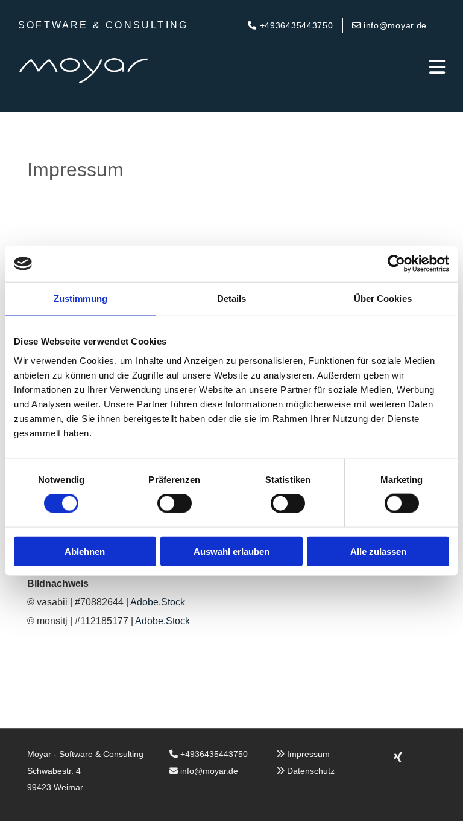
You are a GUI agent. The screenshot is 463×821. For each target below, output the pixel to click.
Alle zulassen (378, 551)
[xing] (398, 756)
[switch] (174, 503)
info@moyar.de (209, 771)
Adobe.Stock (157, 602)
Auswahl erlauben (231, 551)
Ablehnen (85, 551)
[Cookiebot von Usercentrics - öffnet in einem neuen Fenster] (396, 264)
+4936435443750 (214, 754)
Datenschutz (311, 771)
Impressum (308, 754)
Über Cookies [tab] (383, 298)
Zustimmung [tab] (80, 298)
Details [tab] (232, 298)
